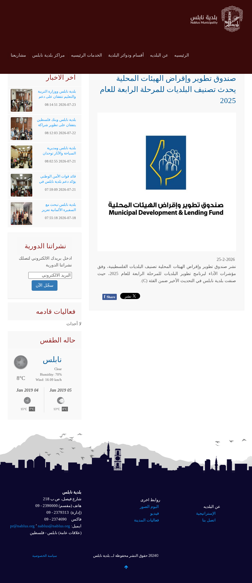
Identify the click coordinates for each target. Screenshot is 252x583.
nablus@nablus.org (54, 526)
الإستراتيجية (206, 513)
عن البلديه (159, 55)
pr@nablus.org (22, 526)
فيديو (154, 513)
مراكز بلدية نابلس (48, 55)
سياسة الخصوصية (44, 555)
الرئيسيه (181, 55)
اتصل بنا (209, 520)
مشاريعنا (18, 55)
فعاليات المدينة (146, 520)
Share (109, 296)
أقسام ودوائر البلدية (126, 55)
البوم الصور (149, 506)
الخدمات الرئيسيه (86, 55)
